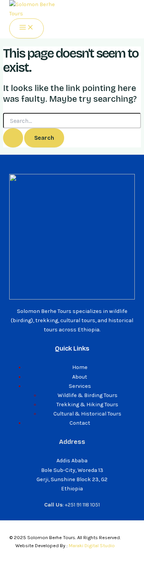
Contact (80, 423)
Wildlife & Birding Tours (88, 395)
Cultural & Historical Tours (87, 413)
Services (80, 386)
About (79, 377)
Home (80, 367)
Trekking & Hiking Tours (87, 404)
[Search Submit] (13, 137)
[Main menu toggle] (26, 28)
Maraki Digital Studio (92, 545)
